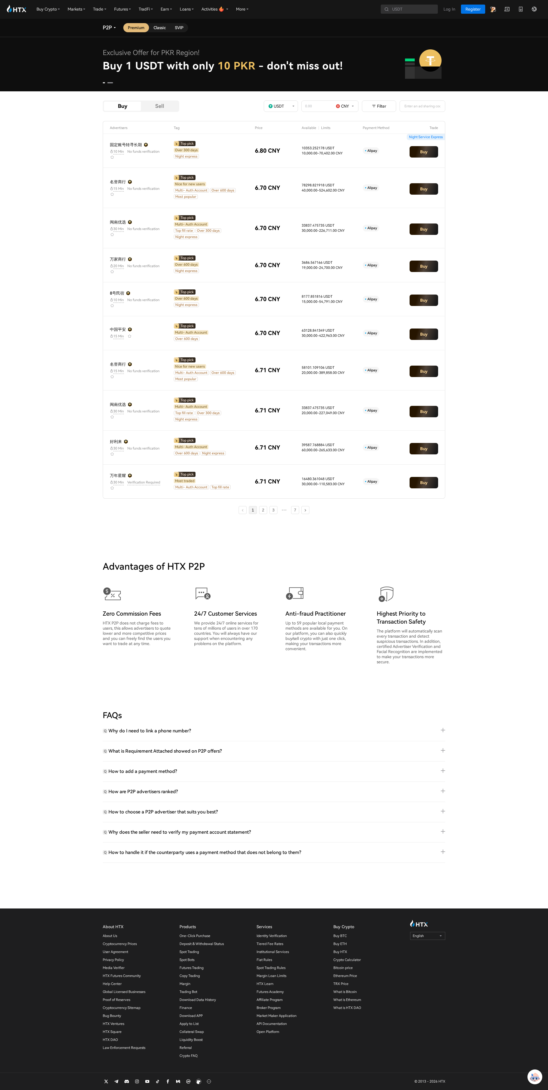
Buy (122, 106)
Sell (159, 106)
